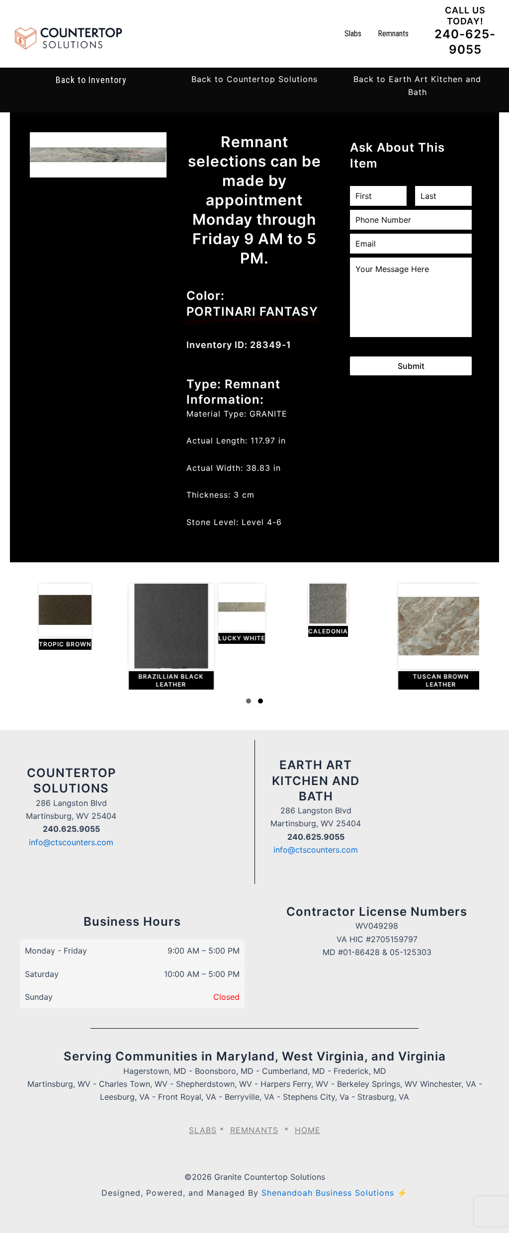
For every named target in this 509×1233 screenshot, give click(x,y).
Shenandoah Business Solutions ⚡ (334, 1193)
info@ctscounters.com (71, 842)
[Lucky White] (235, 613)
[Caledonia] (322, 610)
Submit (411, 366)
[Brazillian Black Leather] (165, 636)
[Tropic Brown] (59, 616)
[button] (254, 79)
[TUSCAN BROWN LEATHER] (435, 636)
